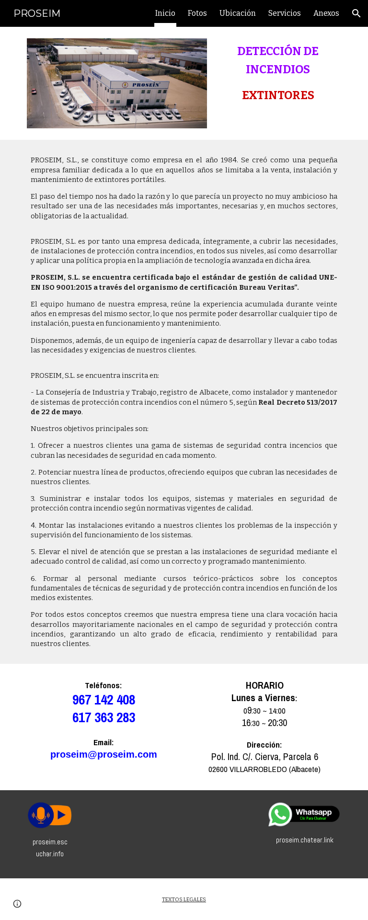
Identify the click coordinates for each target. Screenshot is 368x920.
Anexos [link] (326, 13)
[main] (278, 73)
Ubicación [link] (237, 13)
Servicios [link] (284, 13)
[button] (356, 13)
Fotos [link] (197, 13)
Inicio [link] (165, 13)
